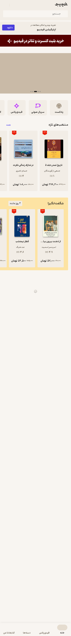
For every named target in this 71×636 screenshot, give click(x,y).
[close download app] (67, 27)
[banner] (35, 41)
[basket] (14, 5)
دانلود (10, 28)
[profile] (5, 5)
